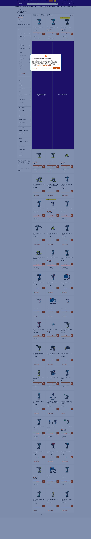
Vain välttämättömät (47, 68)
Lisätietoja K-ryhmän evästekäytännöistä (43, 65)
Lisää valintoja (34, 68)
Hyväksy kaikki (56, 68)
